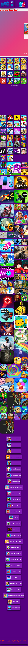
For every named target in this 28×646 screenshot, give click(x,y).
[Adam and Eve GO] (17, 63)
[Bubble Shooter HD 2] (3, 160)
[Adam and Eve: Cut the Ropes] (17, 70)
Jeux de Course (16, 475)
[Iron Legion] (24, 76)
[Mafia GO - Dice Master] (24, 147)
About (3, 641)
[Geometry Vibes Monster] (17, 153)
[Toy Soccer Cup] (24, 83)
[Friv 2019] (12, 3)
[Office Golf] (17, 83)
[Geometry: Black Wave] (3, 153)
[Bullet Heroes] (10, 153)
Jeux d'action (16, 445)
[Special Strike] (24, 133)
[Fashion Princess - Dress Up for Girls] (17, 133)
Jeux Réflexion (16, 469)
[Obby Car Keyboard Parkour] (17, 76)
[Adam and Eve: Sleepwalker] (24, 70)
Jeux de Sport (16, 463)
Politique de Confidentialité (13, 641)
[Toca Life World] (10, 160)
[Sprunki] (17, 127)
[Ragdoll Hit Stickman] (10, 120)
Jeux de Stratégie (16, 457)
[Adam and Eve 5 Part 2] (3, 70)
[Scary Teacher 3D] (17, 140)
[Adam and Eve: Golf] (24, 63)
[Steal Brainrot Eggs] (24, 120)
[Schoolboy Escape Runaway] (24, 153)
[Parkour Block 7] (10, 147)
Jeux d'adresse (15, 439)
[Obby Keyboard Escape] (10, 83)
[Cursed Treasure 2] (10, 140)
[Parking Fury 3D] (10, 127)
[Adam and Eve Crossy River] (10, 63)
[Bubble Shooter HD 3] (24, 140)
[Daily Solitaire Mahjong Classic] (3, 140)
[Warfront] (17, 147)
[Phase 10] (10, 76)
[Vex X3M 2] (24, 127)
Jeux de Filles (16, 451)
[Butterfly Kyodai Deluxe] (3, 147)
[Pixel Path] (17, 120)
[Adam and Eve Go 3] (3, 63)
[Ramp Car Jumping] (10, 133)
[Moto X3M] (3, 120)
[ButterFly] (3, 133)
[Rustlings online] (3, 83)
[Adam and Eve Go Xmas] (10, 70)
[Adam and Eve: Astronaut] (3, 76)
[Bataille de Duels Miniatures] (22, 7)
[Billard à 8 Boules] (3, 127)
